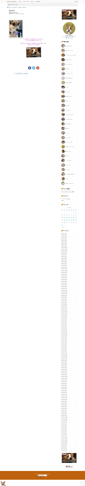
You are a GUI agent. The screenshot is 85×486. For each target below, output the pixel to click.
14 (71, 217)
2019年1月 (63, 394)
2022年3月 (63, 327)
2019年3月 (63, 390)
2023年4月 (63, 304)
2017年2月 (63, 434)
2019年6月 (63, 385)
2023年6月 (63, 300)
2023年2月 (63, 307)
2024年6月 (63, 279)
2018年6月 (63, 406)
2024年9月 (63, 274)
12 (66, 217)
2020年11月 (63, 355)
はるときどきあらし (12, 1)
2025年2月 (63, 265)
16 (75, 217)
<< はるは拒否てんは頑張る (21, 73)
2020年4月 (63, 367)
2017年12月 (63, 417)
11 (64, 217)
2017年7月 (63, 425)
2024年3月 (63, 284)
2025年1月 (63, 267)
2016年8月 (63, 445)
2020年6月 (63, 364)
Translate (45, 476)
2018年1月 (63, 415)
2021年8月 (63, 339)
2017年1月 (63, 436)
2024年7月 (63, 277)
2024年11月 (63, 270)
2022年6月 (63, 321)
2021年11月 (63, 334)
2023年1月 (63, 309)
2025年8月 (63, 254)
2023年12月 (63, 290)
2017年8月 (63, 424)
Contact (76, 1)
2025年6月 (63, 258)
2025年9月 (63, 253)
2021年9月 (63, 337)
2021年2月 (63, 350)
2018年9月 (63, 401)
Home (20, 1)
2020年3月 (63, 369)
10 (62, 217)
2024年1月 (63, 288)
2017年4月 (63, 431)
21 (71, 220)
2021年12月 (63, 332)
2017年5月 (63, 429)
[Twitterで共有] (34, 67)
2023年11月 (63, 291)
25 (64, 222)
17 (62, 220)
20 (69, 220)
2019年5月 (63, 387)
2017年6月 (63, 427)
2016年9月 (63, 443)
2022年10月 (63, 314)
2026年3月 (63, 242)
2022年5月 (63, 323)
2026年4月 (63, 240)
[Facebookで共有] (29, 67)
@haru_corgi (70, 37)
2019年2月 (63, 392)
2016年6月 (63, 448)
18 (64, 220)
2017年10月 (63, 420)
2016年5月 (63, 450)
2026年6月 (63, 237)
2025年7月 (63, 256)
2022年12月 (63, 311)
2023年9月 (63, 295)
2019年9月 (63, 380)
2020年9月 (63, 358)
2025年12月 (63, 247)
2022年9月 (63, 316)
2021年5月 (63, 344)
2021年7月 (63, 341)
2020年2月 (63, 371)
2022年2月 (63, 328)
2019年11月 (63, 376)
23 (75, 220)
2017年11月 (63, 418)
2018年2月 (63, 413)
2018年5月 (63, 408)
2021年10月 (63, 335)
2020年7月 (63, 362)
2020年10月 (63, 357)
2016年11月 (63, 440)
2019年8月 (63, 381)
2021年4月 (63, 346)
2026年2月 (63, 244)
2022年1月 (63, 330)
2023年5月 (63, 302)
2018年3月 (63, 411)
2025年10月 (63, 251)
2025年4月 (63, 261)
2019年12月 (63, 374)
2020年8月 (63, 360)
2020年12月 (63, 353)
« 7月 (62, 226)
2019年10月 (63, 378)
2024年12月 (63, 268)
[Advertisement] (23, 87)
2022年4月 (63, 325)
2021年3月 (63, 348)
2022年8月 (63, 318)
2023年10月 (63, 293)
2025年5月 (63, 260)
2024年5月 (63, 281)
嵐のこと (33, 1)
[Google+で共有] (37, 67)
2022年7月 (63, 320)
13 (69, 217)
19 (66, 220)
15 (73, 217)
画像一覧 (38, 1)
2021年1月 (63, 351)
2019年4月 (63, 388)
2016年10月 (63, 441)
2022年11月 (63, 313)
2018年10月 (63, 399)
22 (73, 220)
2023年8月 (63, 297)
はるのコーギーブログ (13, 4)
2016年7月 (63, 447)
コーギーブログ (26, 1)
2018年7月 (63, 404)
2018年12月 (63, 395)
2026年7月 (63, 235)
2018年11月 (63, 397)
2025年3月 (63, 263)
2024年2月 (63, 286)
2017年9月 (63, 422)
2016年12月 (63, 438)
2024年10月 (63, 272)
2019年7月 (63, 383)
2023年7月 (63, 298)
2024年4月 (63, 283)
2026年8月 (63, 233)
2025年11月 (63, 249)
